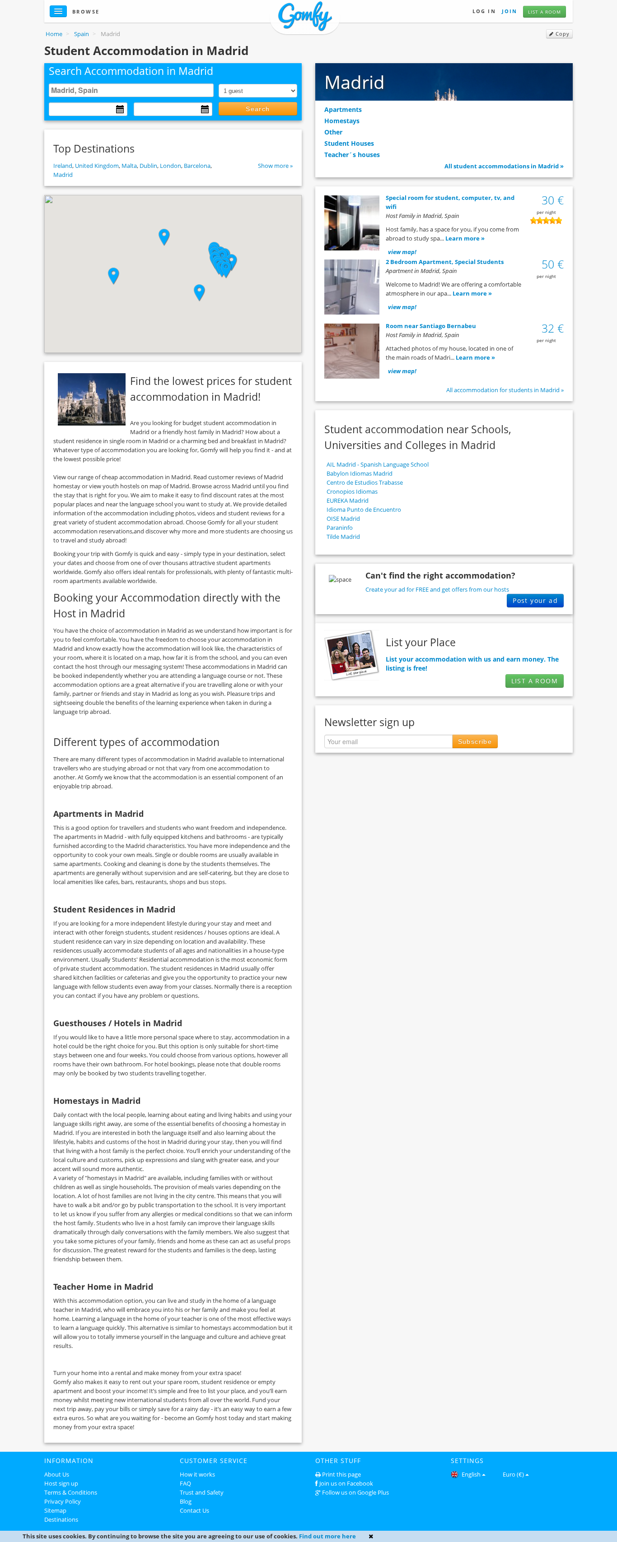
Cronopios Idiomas (352, 491)
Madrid (63, 175)
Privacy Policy (62, 1501)
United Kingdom (97, 166)
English (470, 1474)
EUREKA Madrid (348, 500)
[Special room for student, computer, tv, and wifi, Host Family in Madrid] (351, 224)
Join (509, 11)
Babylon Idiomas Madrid (360, 473)
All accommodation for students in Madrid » (505, 390)
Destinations (61, 1519)
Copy (562, 34)
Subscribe (475, 741)
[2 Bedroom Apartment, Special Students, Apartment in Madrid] (351, 288)
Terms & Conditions (70, 1492)
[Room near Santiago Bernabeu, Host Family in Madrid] (351, 352)
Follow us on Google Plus (355, 1492)
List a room (544, 12)
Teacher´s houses (352, 154)
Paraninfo (340, 527)
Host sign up (61, 1483)
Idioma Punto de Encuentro (364, 509)
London (170, 166)
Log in (484, 11)
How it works (197, 1474)
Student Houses (349, 143)
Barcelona (197, 166)
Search (258, 108)
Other (333, 132)
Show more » (275, 166)
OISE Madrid (343, 518)
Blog (186, 1501)
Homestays (342, 120)
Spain (81, 34)
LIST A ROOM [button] (534, 680)
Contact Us (194, 1510)
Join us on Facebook (346, 1483)
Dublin (148, 166)
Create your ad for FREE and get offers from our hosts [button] (437, 589)
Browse (86, 11)
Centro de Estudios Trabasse (365, 482)
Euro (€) (513, 1474)
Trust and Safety (202, 1492)
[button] (226, 270)
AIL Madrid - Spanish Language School (378, 464)
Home (54, 34)
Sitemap (55, 1510)
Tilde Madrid (343, 537)
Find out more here (327, 1536)
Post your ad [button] (535, 600)
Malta (129, 166)
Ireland (62, 166)
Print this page (341, 1474)
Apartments (343, 109)
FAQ (185, 1483)
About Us (56, 1474)
